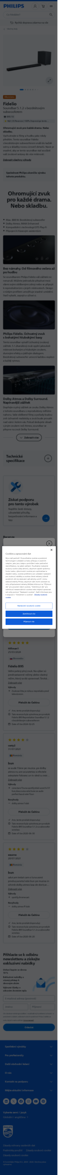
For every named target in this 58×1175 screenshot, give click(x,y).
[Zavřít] (50, 550)
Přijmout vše (27, 621)
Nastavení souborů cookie (27, 605)
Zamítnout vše (27, 613)
